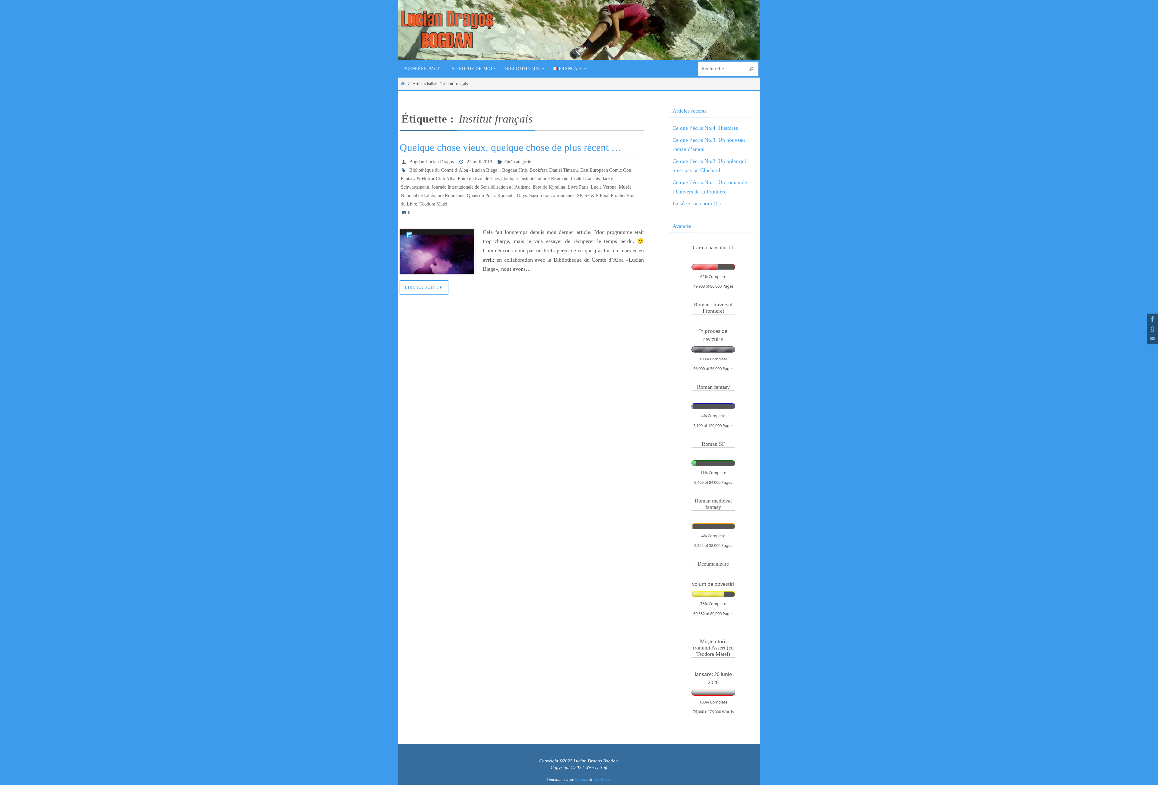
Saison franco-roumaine (551, 195)
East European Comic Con (605, 170)
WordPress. (602, 779)
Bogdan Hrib (514, 170)
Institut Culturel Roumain (544, 178)
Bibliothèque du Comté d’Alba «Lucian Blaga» (454, 170)
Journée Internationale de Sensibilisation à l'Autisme (481, 187)
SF (579, 195)
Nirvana (581, 779)
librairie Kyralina (549, 187)
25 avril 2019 (479, 161)
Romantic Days (512, 195)
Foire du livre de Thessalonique (488, 178)
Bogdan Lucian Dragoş (431, 161)
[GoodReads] (1151, 329)
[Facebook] (1151, 319)
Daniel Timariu (563, 170)
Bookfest (538, 170)
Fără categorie (517, 161)
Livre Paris (578, 187)
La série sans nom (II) (696, 203)
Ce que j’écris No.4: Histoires (705, 128)
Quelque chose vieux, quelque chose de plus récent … (511, 147)
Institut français (585, 178)
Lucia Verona (603, 187)
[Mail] (1151, 338)
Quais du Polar (481, 195)
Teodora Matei (433, 203)
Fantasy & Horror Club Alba (428, 178)
